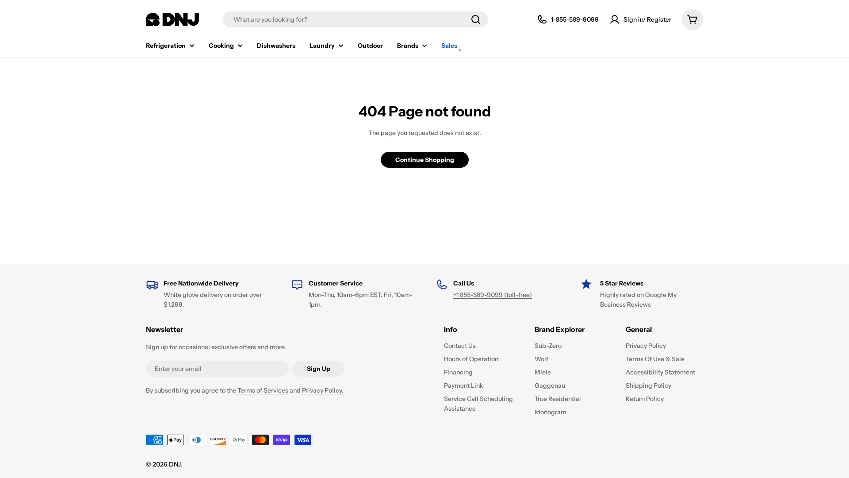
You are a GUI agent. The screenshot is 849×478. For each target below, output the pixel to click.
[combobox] (355, 19)
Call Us (463, 283)
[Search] (475, 19)
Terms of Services (262, 390)
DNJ (174, 464)
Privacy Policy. (323, 390)
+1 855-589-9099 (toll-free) (492, 295)
